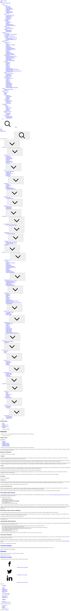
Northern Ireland (4, 589)
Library (5, 94)
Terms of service (4, 608)
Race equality (8, 74)
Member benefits (8, 30)
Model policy (8, 97)
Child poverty (6, 40)
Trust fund (7, 10)
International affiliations (9, 24)
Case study (8, 114)
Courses (3, 88)
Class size (7, 66)
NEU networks (6, 115)
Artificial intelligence (9, 68)
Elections (7, 108)
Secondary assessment (9, 38)
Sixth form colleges (9, 329)
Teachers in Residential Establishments (12, 87)
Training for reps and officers (8, 89)
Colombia (7, 21)
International (6, 20)
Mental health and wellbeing (10, 60)
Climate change (8, 58)
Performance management (10, 48)
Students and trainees (9, 323)
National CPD (6, 90)
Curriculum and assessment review (11, 39)
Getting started (8, 112)
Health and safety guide (9, 281)
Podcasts (5, 93)
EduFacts (7, 110)
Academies (8, 51)
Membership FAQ (9, 29)
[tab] (36, 441)
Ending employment (5, 426)
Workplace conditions (9, 59)
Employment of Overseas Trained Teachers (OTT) (14, 302)
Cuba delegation (8, 185)
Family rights (8, 46)
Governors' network (9, 117)
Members (5, 205)
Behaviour (7, 63)
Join (1, 129)
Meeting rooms (4, 590)
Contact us (7, 13)
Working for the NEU (9, 12)
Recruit (5, 405)
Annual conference (9, 157)
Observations (8, 295)
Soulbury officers (8, 85)
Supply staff (8, 80)
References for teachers (5, 445)
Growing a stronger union (10, 171)
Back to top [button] (2, 583)
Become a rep (8, 19)
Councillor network (9, 116)
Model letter (8, 98)
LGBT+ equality (8, 76)
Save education (6, 33)
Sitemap (3, 607)
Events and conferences (7, 111)
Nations (5, 26)
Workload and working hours (10, 44)
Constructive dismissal (5, 443)
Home (3, 423)
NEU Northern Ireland (9, 28)
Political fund (8, 9)
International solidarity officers (10, 25)
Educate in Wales (8, 101)
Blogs (5, 92)
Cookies (3, 606)
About (3, 4)
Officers (7, 105)
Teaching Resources (9, 71)
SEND (7, 64)
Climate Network (8, 118)
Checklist (7, 363)
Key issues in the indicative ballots (11, 34)
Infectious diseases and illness (10, 57)
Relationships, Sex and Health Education (12, 69)
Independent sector (9, 83)
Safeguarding (8, 65)
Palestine (7, 186)
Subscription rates (9, 31)
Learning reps (8, 17)
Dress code (8, 67)
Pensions (7, 43)
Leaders (7, 79)
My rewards (4, 596)
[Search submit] (22, 135)
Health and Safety (7, 55)
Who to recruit (8, 113)
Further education (9, 330)
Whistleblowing (8, 52)
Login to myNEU (3, 131)
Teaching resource (9, 96)
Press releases (6, 91)
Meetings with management (10, 54)
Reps (5, 14)
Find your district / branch (6, 602)
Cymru (3, 588)
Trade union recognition (9, 53)
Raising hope (8, 23)
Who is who (8, 6)
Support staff (8, 82)
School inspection (9, 47)
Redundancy (4, 441)
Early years (8, 81)
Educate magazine (9, 100)
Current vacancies (5, 591)
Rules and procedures (9, 158)
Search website (2, 138)
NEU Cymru (8, 27)
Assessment (6, 36)
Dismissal (3, 442)
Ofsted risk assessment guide (10, 233)
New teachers (8, 78)
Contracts (7, 45)
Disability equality (9, 75)
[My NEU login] (0, 128)
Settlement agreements (5, 444)
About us (5, 5)
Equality (5, 72)
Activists (5, 391)
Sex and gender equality (10, 73)
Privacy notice (4, 605)
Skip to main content (3, 0)
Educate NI (8, 102)
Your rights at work (7, 42)
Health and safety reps (9, 16)
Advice (3, 41)
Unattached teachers (9, 86)
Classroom (5, 61)
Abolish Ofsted (6, 35)
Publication (8, 95)
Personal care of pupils (9, 301)
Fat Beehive (7, 609)
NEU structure (8, 7)
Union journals (6, 99)
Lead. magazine (8, 103)
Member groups (6, 322)
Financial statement (9, 11)
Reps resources (8, 18)
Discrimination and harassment (11, 49)
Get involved (4, 104)
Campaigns (4, 32)
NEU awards (8, 109)
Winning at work (8, 107)
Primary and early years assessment (11, 37)
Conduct (7, 50)
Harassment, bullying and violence (11, 56)
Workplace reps (8, 172)
